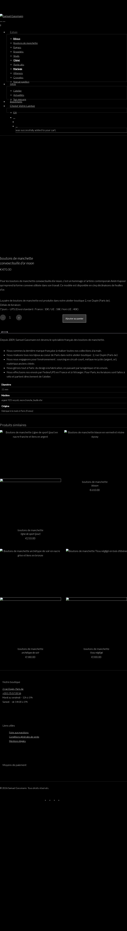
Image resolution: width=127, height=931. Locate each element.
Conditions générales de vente (24, 736)
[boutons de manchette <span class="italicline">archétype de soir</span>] (30, 596)
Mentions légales (17, 741)
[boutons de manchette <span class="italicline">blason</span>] (94, 453)
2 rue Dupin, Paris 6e (12, 688)
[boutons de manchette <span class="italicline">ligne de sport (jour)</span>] (30, 477)
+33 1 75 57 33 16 (11, 693)
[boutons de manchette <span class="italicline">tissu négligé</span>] (96, 596)
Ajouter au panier (74, 318)
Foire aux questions (19, 732)
